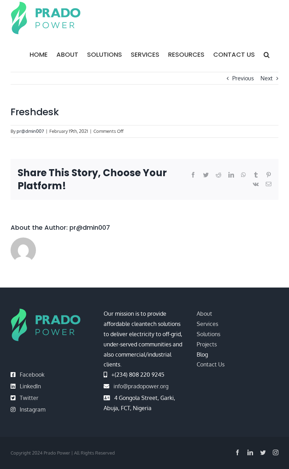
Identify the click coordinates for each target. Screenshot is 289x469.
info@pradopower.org (140, 386)
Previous (243, 78)
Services (207, 323)
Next (266, 78)
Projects (207, 344)
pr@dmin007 (30, 131)
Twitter (29, 397)
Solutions (208, 334)
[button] (267, 54)
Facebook (32, 374)
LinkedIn (30, 386)
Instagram (32, 409)
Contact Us (211, 364)
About (204, 313)
